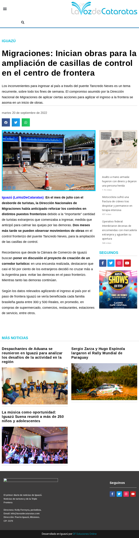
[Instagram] (119, 263)
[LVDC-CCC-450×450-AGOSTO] (118, 307)
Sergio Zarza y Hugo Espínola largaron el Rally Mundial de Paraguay (98, 353)
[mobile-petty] (118, 167)
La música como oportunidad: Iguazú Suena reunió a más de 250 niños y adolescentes (33, 416)
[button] (5, 9)
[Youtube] (127, 263)
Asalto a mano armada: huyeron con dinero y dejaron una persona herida (119, 181)
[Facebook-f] (102, 263)
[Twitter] (111, 263)
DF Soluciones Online (85, 533)
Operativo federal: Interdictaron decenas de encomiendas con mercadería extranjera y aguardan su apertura (119, 230)
